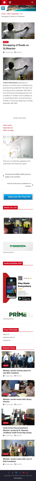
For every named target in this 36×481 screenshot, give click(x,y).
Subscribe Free (8, 128)
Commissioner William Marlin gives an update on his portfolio (18, 175)
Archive (6, 42)
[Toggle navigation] (10, 2)
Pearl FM (19, 52)
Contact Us (6, 340)
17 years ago (9, 52)
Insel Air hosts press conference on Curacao (19, 185)
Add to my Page (8, 130)
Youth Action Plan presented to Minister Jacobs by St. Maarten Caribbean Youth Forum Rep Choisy (17, 430)
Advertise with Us (9, 337)
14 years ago (9, 376)
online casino (7, 125)
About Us (6, 334)
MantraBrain (18, 478)
